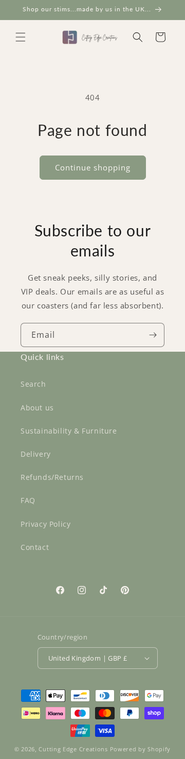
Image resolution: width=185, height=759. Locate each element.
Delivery (36, 454)
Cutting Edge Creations (73, 749)
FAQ (28, 500)
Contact (35, 547)
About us (37, 407)
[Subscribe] (152, 335)
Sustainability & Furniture (69, 431)
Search (33, 384)
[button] (20, 37)
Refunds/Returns (52, 477)
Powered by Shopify (140, 749)
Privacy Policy (45, 524)
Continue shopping (93, 167)
